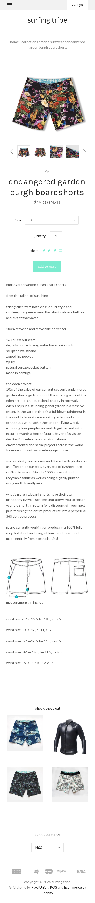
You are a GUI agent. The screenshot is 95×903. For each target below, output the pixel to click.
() (77, 5)
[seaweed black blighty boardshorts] (25, 784)
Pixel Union (39, 887)
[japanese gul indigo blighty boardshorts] (25, 733)
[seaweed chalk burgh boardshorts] (70, 784)
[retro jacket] (70, 737)
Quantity (39, 236)
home (14, 42)
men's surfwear (52, 42)
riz (47, 171)
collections (29, 42)
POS (53, 887)
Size (18, 220)
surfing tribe (47, 19)
